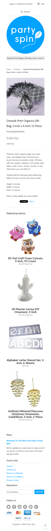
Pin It (31, 201)
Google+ (36, 507)
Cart (42, 4)
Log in (11, 4)
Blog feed (25, 507)
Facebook (14, 507)
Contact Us (11, 470)
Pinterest (31, 507)
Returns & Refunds (15, 473)
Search (10, 466)
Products (17, 69)
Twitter (9, 507)
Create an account (24, 4)
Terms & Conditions (15, 477)
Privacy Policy (13, 480)
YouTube (20, 507)
